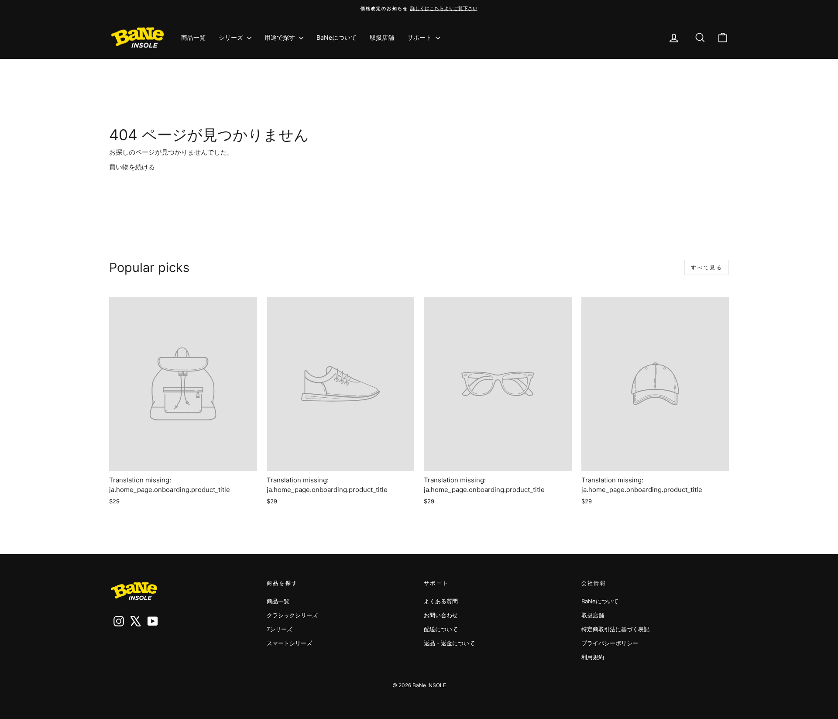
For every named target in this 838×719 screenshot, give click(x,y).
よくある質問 (441, 601)
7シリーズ (279, 629)
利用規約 (592, 657)
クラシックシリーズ (292, 615)
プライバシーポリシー (609, 643)
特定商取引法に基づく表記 (615, 629)
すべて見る (706, 267)
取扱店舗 (382, 37)
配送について (441, 629)
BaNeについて (336, 37)
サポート (420, 37)
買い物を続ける (132, 167)
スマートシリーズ (289, 643)
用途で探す (280, 37)
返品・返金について (449, 643)
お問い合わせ (441, 615)
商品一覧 (193, 37)
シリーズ (232, 37)
